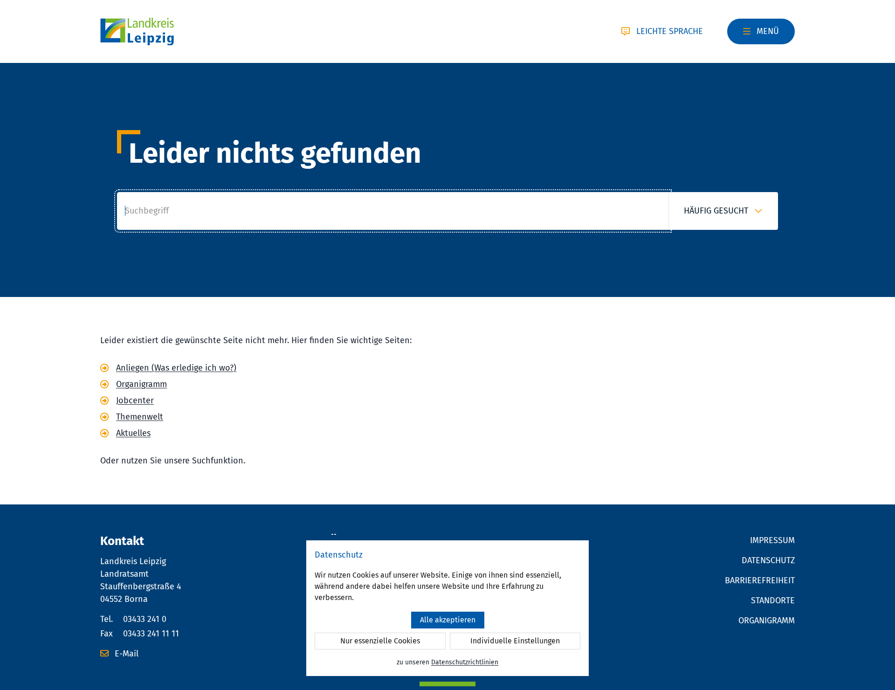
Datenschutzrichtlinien (464, 662)
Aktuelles (133, 433)
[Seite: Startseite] (137, 32)
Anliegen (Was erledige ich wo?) (176, 368)
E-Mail (125, 654)
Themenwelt (139, 417)
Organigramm (141, 384)
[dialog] (447, 608)
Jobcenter (135, 400)
